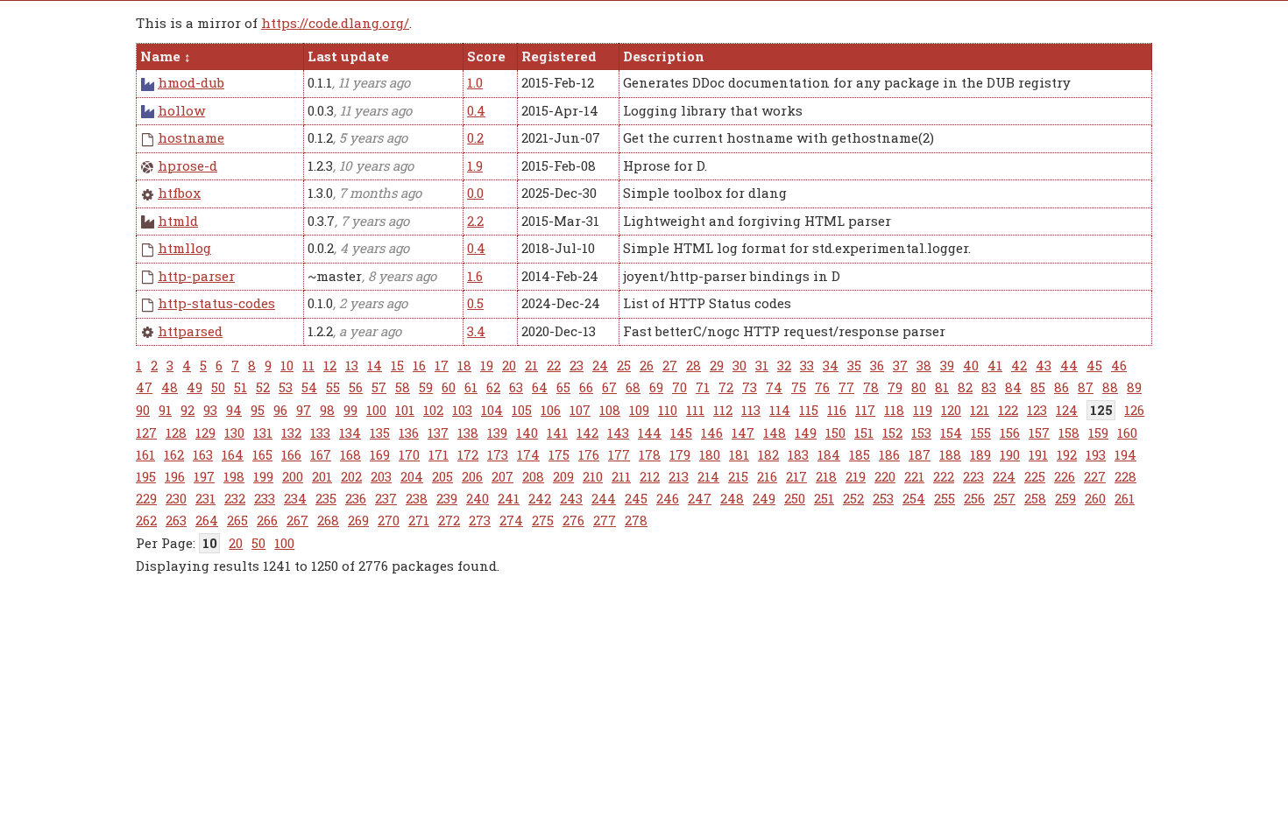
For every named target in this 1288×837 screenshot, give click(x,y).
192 (1067, 454)
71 (703, 387)
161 (145, 454)
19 (486, 365)
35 (854, 365)
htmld (178, 220)
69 (656, 387)
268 (328, 520)
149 (806, 432)
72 (725, 387)
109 (639, 409)
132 (291, 432)
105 (522, 409)
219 (856, 476)
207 (502, 476)
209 (563, 476)
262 (146, 520)
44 (1069, 365)
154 (951, 432)
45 (1094, 365)
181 (739, 454)
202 (351, 476)
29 (717, 365)
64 (540, 387)
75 (798, 387)
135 (380, 432)
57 (379, 387)
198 (233, 476)
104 (492, 409)
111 (695, 409)
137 (438, 432)
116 (836, 409)
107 (580, 409)
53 (286, 387)
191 (1038, 454)
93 (210, 409)
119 (922, 409)
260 (1095, 498)
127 (146, 432)
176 (588, 454)
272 (449, 520)
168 (350, 454)
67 (609, 387)
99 (350, 409)
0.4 (476, 110)
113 (751, 409)
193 (1096, 454)
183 (798, 454)
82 (965, 387)
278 (636, 520)
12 (329, 365)
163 (203, 454)
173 (497, 454)
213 (679, 476)
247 (699, 498)
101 (404, 409)
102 (433, 409)
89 (1134, 387)
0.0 (475, 192)
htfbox (179, 192)
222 (943, 476)
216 (767, 476)
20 (509, 365)
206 (472, 476)
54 (309, 387)
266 (267, 520)
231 (205, 498)
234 (295, 498)
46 (1119, 365)
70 (679, 387)
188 (950, 454)
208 (533, 476)
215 (738, 476)
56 (356, 387)
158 (1068, 432)
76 (822, 387)
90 (143, 409)
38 (923, 365)
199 (263, 476)
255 (944, 498)
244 (603, 498)
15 (397, 365)
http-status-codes (216, 303)
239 (446, 498)
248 (732, 498)
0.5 (475, 303)
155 (981, 432)
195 (146, 476)
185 (859, 454)
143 (618, 432)
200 (292, 476)
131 (262, 432)
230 (176, 498)
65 (563, 387)
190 (1010, 454)
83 (988, 387)
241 (509, 498)
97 (303, 409)
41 (994, 365)
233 (264, 498)
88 (1110, 387)
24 (600, 365)
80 (918, 387)
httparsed (190, 331)
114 (779, 409)
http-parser (196, 276)
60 (449, 387)
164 (233, 454)
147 (743, 432)
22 (554, 365)
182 (768, 454)
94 (234, 409)
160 (1127, 432)
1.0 (475, 82)
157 (1039, 432)
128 (176, 432)
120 (951, 409)
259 (1065, 498)
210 (593, 476)
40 (971, 365)
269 (358, 520)
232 (234, 498)
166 (291, 454)
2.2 (475, 220)
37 (900, 365)
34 (831, 365)
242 (539, 498)
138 (467, 432)
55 (333, 387)
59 (426, 387)
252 (853, 498)
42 (1019, 365)
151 (864, 432)
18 (464, 365)
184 (828, 454)
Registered (559, 56)
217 (796, 476)
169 (380, 454)
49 (194, 387)
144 (650, 432)
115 (808, 409)
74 (774, 387)
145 (681, 432)
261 (1125, 498)
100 (376, 409)
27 (669, 365)
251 (824, 498)
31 (761, 365)
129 (205, 432)
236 (355, 498)
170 (409, 454)
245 (636, 498)
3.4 (476, 331)
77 (846, 387)
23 (577, 365)
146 (712, 432)
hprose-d (187, 165)
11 (308, 365)
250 (794, 498)
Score (486, 56)
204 (411, 476)
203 (381, 476)
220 (884, 476)
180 (709, 454)
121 (979, 409)
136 (409, 432)
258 (1035, 498)
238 (417, 498)
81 (942, 387)
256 (974, 498)
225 (1034, 476)
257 (1005, 498)
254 (913, 498)
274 (511, 520)
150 (835, 432)
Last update (348, 56)
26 (647, 365)
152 (892, 432)
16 (419, 365)
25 (624, 365)
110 (667, 409)
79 (895, 387)
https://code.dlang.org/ (335, 23)
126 (1134, 409)
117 (865, 409)
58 (402, 387)
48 (169, 387)
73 (749, 387)
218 (826, 476)
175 (559, 454)
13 (351, 365)
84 (1013, 387)
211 (621, 476)
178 (650, 454)
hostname (191, 137)
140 (527, 432)
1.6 (475, 276)
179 (679, 454)
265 (237, 520)
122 (1008, 409)
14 (374, 365)
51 (240, 387)
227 (1095, 476)
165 (262, 454)
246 (667, 498)
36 (877, 365)
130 (234, 432)
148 (774, 432)
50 (218, 387)
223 (973, 476)
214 (708, 476)
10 (287, 365)
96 (280, 409)
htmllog (184, 248)
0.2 (475, 137)
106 (551, 409)
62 (493, 387)
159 (1098, 432)
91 (165, 409)
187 (920, 454)
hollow (181, 110)
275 (543, 520)
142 (587, 432)
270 (389, 520)
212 (650, 476)
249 (764, 498)
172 (467, 454)
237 (386, 498)
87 (1085, 387)
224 (1004, 476)
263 (176, 520)
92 (187, 409)
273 (480, 520)
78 (871, 387)
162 (174, 454)
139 (497, 432)
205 (442, 476)
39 (947, 365)
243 (571, 498)
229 (146, 498)
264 (206, 520)
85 (1037, 387)
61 (471, 387)
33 (807, 365)
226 (1064, 476)
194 (1125, 454)
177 (619, 454)
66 (586, 387)
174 (528, 454)
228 (1125, 476)
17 (442, 365)
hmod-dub (191, 82)
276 (573, 520)
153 (921, 432)
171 (438, 454)
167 (320, 454)
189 (980, 454)
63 (516, 387)
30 (739, 365)
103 (462, 409)
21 (531, 365)
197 (204, 476)
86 (1061, 387)
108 (609, 409)
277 (604, 520)
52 (263, 387)
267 (297, 520)
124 (1067, 409)
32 (784, 365)
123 (1037, 409)
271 (418, 520)
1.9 (475, 165)
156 (1010, 432)
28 (693, 365)
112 (722, 409)
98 (327, 409)
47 (144, 387)
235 (325, 498)
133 (320, 432)
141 (557, 432)
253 (883, 498)
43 (1043, 365)
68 (633, 387)
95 (258, 409)
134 (350, 432)
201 (322, 476)
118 (894, 409)
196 (175, 476)
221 (914, 476)
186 (889, 454)
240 (477, 498)
